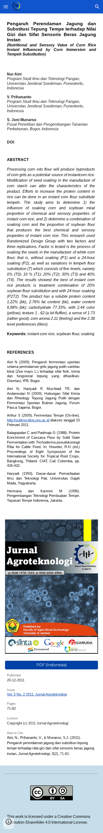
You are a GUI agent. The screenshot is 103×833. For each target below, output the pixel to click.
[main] (51, 38)
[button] (5, 6)
